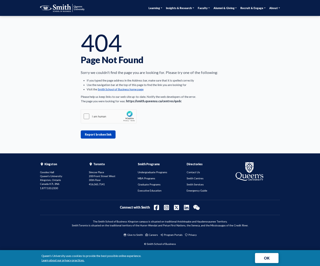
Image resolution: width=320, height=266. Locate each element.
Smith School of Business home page (121, 89)
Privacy (192, 234)
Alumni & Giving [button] (224, 8)
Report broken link (98, 134)
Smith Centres (195, 178)
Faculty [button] (203, 8)
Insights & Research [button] (179, 8)
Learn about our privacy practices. (62, 260)
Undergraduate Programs (152, 172)
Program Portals (173, 234)
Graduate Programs (149, 184)
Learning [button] (154, 8)
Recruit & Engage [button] (251, 8)
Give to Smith (135, 234)
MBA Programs (146, 178)
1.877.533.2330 (49, 188)
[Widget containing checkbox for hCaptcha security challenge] (109, 116)
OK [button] (267, 258)
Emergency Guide (197, 190)
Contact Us (193, 172)
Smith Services (195, 184)
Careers (153, 234)
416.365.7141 (97, 184)
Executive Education (149, 190)
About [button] (273, 8)
